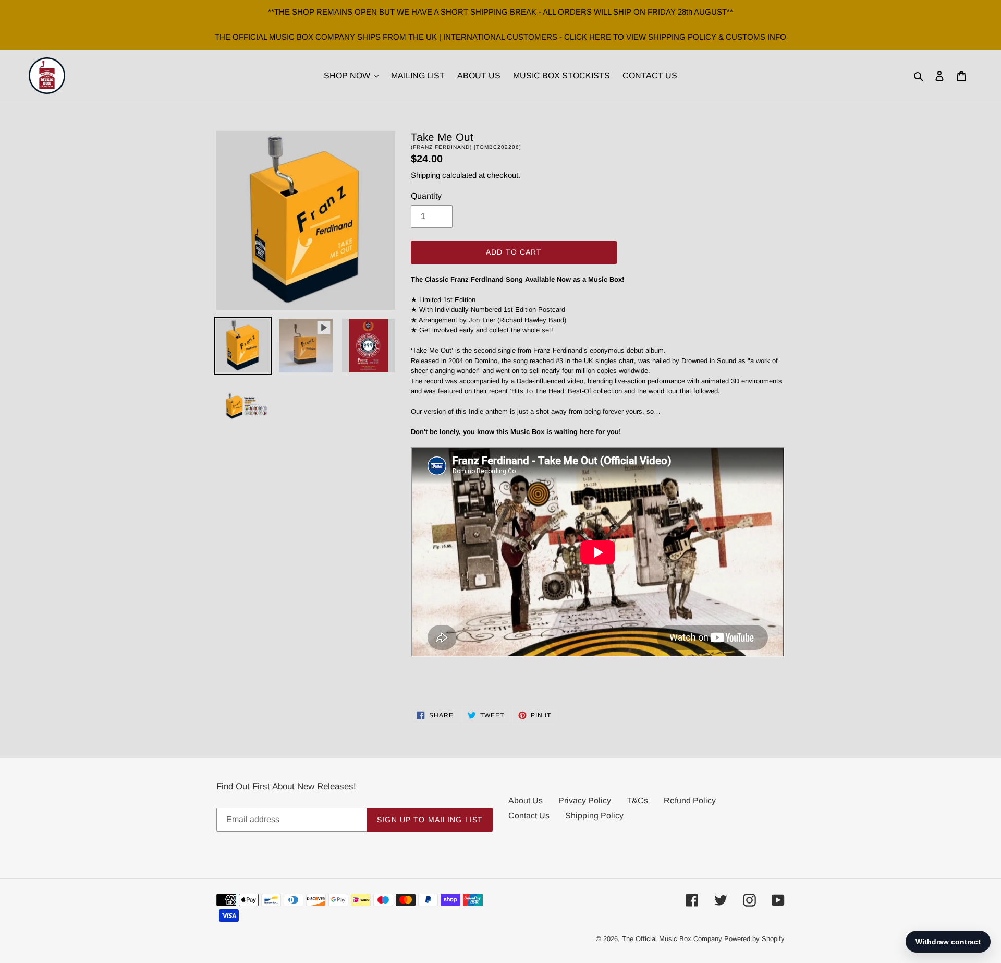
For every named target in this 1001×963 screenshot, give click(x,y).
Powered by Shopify (754, 939)
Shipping (425, 175)
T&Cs (637, 800)
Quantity (426, 195)
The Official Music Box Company (672, 939)
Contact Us (529, 815)
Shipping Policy (594, 815)
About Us (525, 800)
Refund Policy (690, 800)
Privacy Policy (584, 800)
